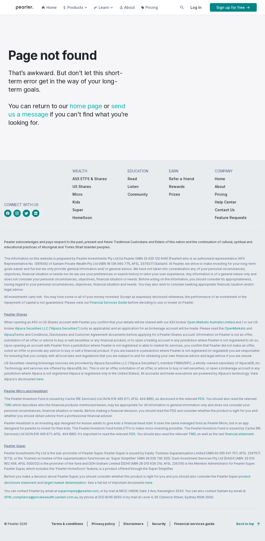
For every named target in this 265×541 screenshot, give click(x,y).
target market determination (65, 483)
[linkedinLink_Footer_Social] (36, 213)
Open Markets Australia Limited (211, 322)
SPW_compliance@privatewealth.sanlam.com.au (41, 497)
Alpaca (9, 335)
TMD (8, 405)
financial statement (239, 434)
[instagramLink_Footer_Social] (18, 213)
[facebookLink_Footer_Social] (8, 213)
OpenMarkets (235, 328)
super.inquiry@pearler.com (78, 491)
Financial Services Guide (108, 302)
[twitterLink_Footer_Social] (27, 213)
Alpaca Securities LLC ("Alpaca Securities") (47, 328)
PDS (201, 399)
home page (86, 106)
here (39, 379)
